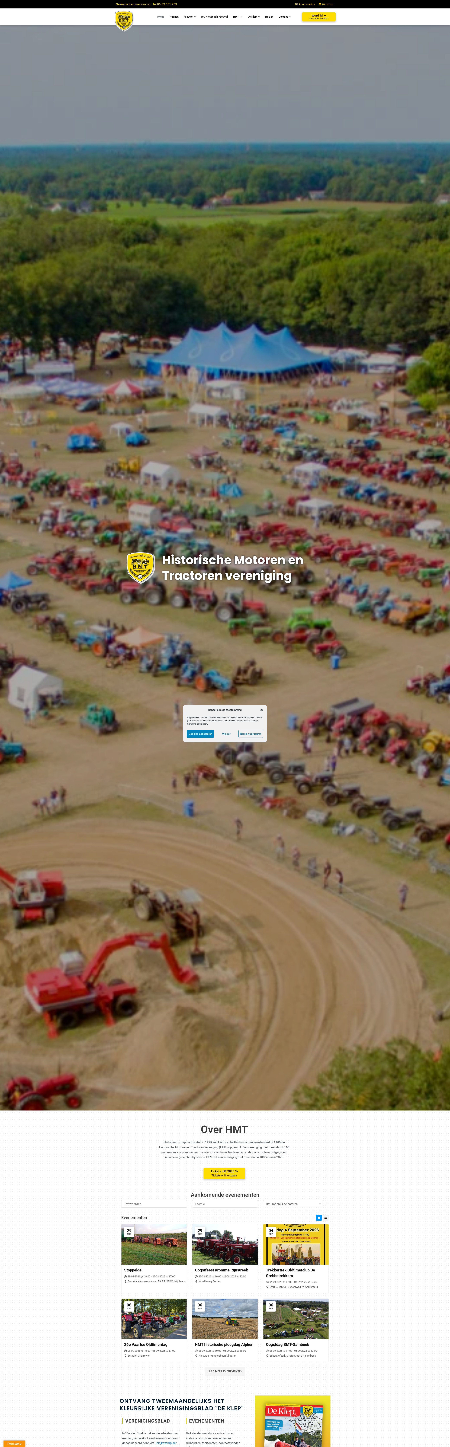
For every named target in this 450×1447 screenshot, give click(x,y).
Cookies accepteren (200, 733)
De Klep (252, 16)
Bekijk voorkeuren (250, 733)
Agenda (174, 16)
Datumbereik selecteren (282, 1204)
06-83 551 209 (167, 4)
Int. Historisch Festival (214, 16)
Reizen (269, 16)
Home (160, 16)
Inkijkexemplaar (166, 1443)
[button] (261, 710)
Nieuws (188, 16)
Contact (283, 16)
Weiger (226, 733)
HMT (236, 16)
